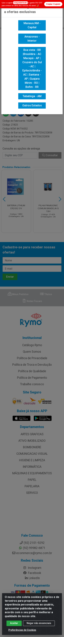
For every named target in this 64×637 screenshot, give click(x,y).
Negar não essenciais (39, 623)
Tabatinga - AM (32, 96)
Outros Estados (32, 105)
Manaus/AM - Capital (32, 25)
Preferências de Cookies (22, 630)
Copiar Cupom (53, 4)
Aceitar (14, 623)
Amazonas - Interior (32, 38)
